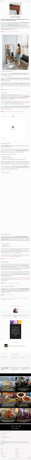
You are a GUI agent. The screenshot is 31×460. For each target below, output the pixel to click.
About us (2, 448)
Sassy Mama (17, 456)
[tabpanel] (15, 345)
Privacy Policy (3, 454)
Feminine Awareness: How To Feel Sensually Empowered (12, 89)
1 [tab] (12, 348)
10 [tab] (18, 348)
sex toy (10, 274)
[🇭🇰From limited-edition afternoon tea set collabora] (8, 384)
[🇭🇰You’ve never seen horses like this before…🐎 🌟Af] (23, 416)
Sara (15, 313)
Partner (2, 452)
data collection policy (5, 437)
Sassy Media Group (3, 456)
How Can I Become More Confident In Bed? (10, 258)
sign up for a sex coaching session (22, 279)
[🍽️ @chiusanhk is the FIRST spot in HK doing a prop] (8, 416)
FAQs (1, 450)
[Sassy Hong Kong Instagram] (14, 426)
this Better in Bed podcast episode (5, 256)
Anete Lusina (7, 298)
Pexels (10, 298)
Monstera (8, 299)
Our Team (17, 450)
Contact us (17, 448)
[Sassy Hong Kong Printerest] (16, 426)
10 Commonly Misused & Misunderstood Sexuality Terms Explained (13, 111)
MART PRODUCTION (18, 298)
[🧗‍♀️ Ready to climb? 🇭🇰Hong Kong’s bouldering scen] (23, 384)
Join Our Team (17, 452)
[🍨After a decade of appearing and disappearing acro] (8, 400)
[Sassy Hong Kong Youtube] (12, 426)
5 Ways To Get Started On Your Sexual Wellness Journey (12, 31)
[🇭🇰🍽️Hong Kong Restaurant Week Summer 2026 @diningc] (23, 400)
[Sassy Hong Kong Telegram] (19, 426)
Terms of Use (17, 454)
